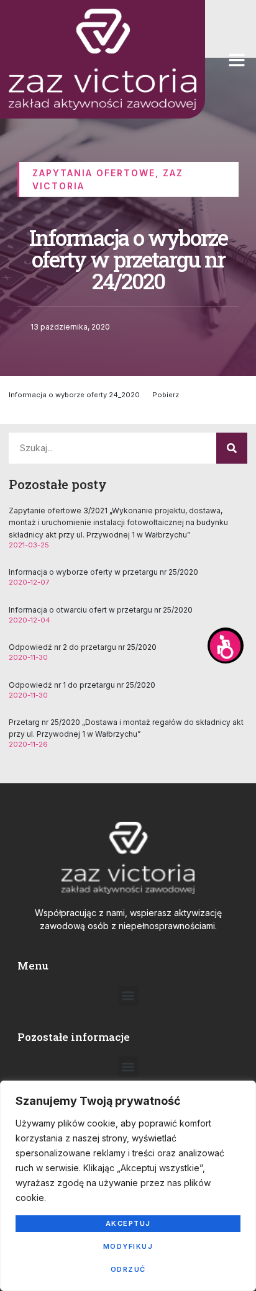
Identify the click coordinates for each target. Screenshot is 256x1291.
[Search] (231, 448)
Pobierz (165, 394)
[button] (237, 60)
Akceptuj (128, 1223)
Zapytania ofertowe (93, 173)
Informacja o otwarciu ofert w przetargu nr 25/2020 (101, 609)
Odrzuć (128, 1269)
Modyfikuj (128, 1246)
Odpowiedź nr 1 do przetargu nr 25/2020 (82, 685)
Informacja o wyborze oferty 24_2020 (74, 394)
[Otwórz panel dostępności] (226, 645)
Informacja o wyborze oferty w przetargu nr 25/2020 (103, 572)
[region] (128, 1186)
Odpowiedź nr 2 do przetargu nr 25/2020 (83, 647)
